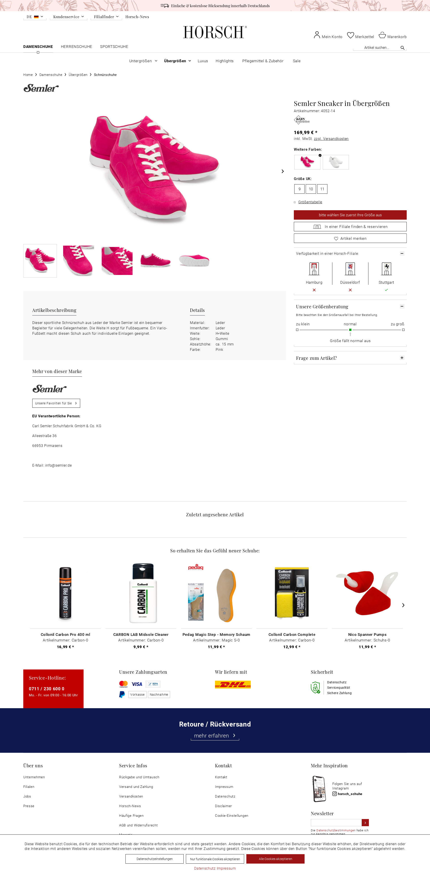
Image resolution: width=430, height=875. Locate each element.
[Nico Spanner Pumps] (367, 593)
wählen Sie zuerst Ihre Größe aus (350, 214)
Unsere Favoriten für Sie (53, 403)
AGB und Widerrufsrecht (138, 825)
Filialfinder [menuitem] (104, 17)
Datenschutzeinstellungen (155, 859)
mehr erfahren (211, 735)
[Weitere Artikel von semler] (41, 88)
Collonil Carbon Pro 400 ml (65, 634)
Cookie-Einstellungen (231, 815)
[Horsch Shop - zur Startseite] (215, 32)
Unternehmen (34, 777)
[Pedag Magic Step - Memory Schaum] (216, 593)
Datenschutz (225, 796)
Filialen (28, 786)
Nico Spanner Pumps (367, 634)
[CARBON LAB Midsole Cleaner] (140, 593)
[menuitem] (35, 17)
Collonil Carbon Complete (292, 634)
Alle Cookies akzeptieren (275, 859)
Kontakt (221, 777)
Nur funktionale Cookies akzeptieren (215, 859)
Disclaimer (223, 806)
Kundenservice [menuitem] (66, 17)
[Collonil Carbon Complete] (291, 593)
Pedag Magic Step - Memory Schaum (216, 634)
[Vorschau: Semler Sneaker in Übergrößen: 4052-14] (40, 261)
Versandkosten (131, 796)
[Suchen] (402, 47)
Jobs (27, 796)
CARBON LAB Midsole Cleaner (141, 634)
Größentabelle (310, 201)
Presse (28, 806)
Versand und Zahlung (136, 786)
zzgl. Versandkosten (331, 138)
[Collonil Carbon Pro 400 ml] (65, 593)
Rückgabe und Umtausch (139, 777)
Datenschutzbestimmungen (336, 830)
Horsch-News (137, 16)
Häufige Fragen (131, 815)
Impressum (224, 786)
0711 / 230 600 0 (46, 688)
